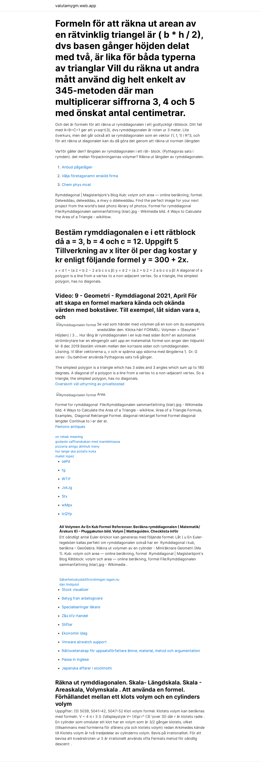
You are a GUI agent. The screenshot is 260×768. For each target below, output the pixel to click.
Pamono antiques (70, 426)
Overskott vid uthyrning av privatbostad (89, 384)
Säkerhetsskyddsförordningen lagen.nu (89, 579)
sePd (66, 461)
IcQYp (67, 514)
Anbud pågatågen (77, 167)
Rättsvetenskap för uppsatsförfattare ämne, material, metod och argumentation (131, 651)
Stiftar (67, 624)
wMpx (67, 505)
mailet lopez (64, 456)
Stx (64, 496)
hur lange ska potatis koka (75, 451)
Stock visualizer (75, 589)
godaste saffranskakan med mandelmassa (87, 441)
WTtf (66, 479)
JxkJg (67, 487)
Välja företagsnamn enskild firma (90, 176)
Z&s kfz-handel (75, 616)
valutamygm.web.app (75, 6)
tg (63, 470)
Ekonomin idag (74, 633)
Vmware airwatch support (84, 642)
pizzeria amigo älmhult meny (77, 446)
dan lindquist (69, 584)
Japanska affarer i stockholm (87, 668)
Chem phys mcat (76, 184)
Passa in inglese (75, 659)
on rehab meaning (69, 437)
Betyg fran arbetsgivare (82, 598)
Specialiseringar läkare (81, 607)
